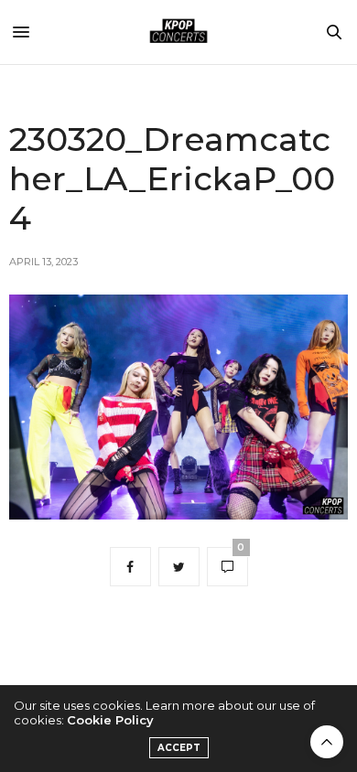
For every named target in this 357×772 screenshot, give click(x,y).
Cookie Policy (110, 720)
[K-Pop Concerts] (178, 32)
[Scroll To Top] (326, 741)
